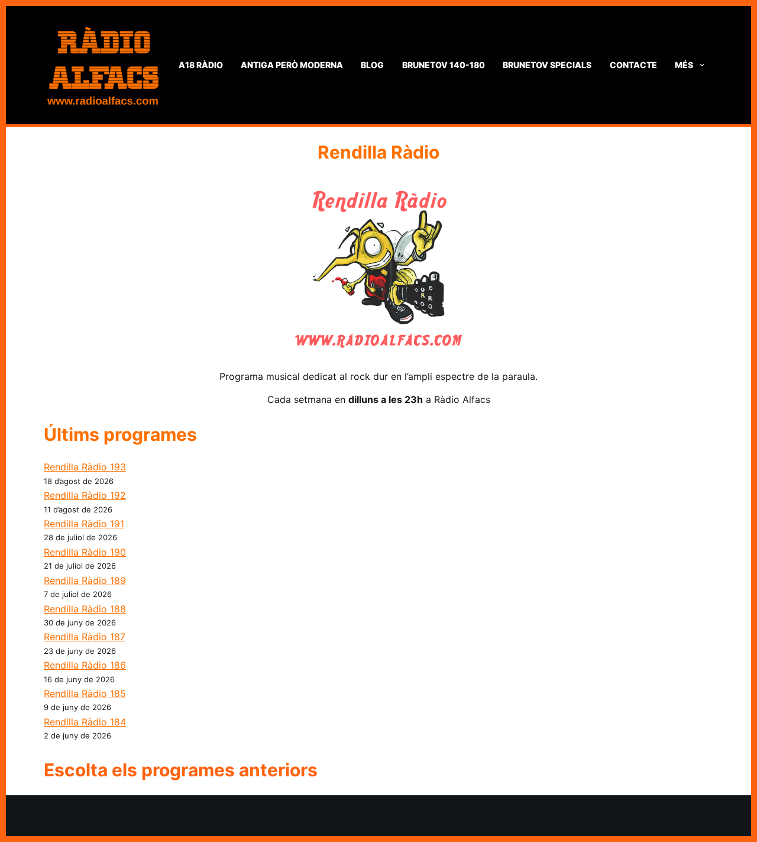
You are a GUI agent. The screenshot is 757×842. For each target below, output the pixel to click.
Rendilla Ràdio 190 (85, 552)
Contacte (633, 65)
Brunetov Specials (547, 65)
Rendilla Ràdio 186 (85, 665)
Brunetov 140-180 (443, 65)
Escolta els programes (141, 769)
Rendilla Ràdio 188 (85, 609)
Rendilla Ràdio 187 (84, 637)
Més (684, 65)
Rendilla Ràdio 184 (85, 722)
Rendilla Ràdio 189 (85, 580)
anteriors (278, 769)
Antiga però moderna (292, 65)
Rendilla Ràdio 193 (85, 467)
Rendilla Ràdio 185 (85, 693)
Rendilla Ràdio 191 (84, 524)
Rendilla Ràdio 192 (85, 495)
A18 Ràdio (201, 65)
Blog (372, 65)
